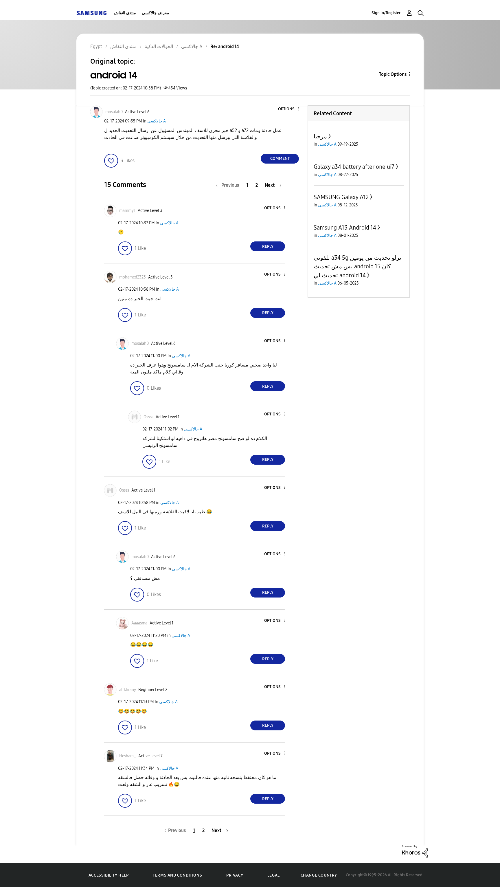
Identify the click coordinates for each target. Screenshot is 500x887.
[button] (289, 109)
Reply (267, 246)
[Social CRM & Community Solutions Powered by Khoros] (415, 851)
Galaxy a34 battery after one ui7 (354, 166)
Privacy (234, 875)
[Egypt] (91, 13)
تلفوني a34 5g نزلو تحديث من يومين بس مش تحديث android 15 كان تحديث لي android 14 (357, 266)
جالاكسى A (156, 121)
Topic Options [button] (393, 74)
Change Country (319, 875)
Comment (280, 158)
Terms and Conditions (177, 875)
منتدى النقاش (125, 12)
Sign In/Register (386, 12)
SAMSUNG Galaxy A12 (341, 197)
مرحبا (320, 136)
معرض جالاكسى (155, 12)
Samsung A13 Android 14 (345, 227)
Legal (273, 875)
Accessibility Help (109, 875)
